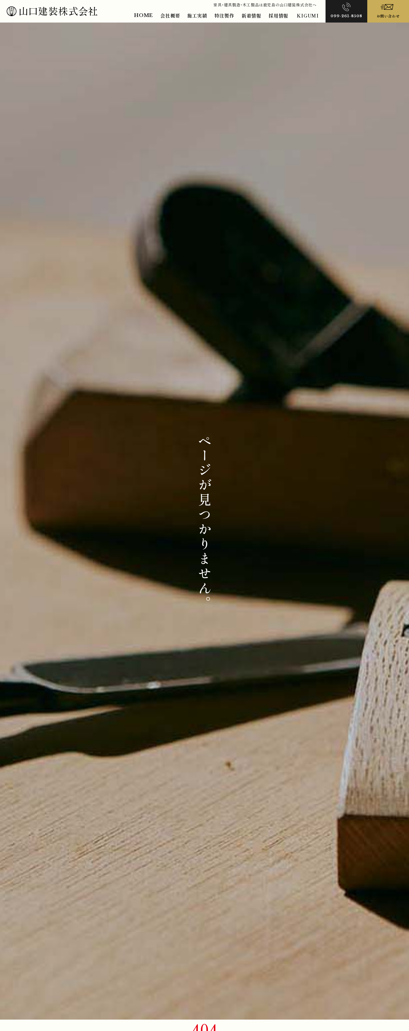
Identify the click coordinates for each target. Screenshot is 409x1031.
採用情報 (278, 15)
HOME (143, 15)
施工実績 (197, 15)
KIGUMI (308, 15)
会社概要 (170, 15)
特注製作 (224, 15)
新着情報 (251, 15)
